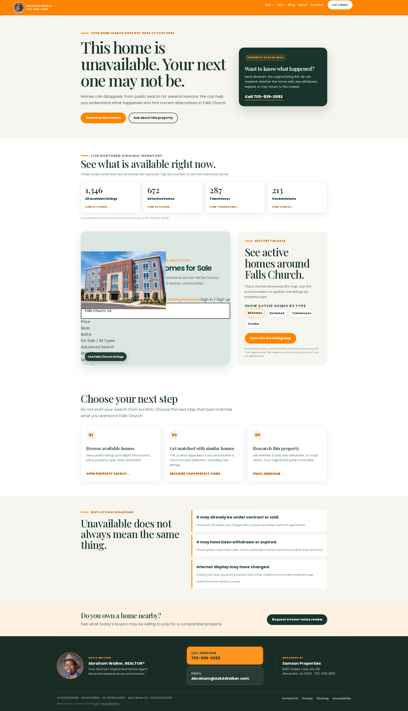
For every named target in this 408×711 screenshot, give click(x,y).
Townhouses (301, 313)
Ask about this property (153, 118)
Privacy (307, 698)
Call (96, 703)
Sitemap (323, 698)
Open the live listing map (270, 338)
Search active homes (103, 118)
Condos (253, 324)
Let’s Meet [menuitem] (340, 5)
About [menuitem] (303, 5)
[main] (204, 326)
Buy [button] (269, 5)
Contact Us (290, 698)
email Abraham (110, 703)
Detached (277, 313)
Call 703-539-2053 (264, 96)
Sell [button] (280, 5)
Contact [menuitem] (317, 5)
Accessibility (342, 698)
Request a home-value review (297, 619)
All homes (255, 313)
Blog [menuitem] (291, 5)
